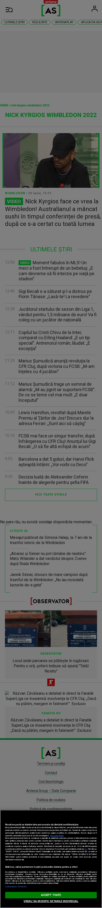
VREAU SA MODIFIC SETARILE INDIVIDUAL (51, 901)
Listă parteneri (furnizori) (16, 886)
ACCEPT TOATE (51, 895)
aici (86, 849)
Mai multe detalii (57, 836)
